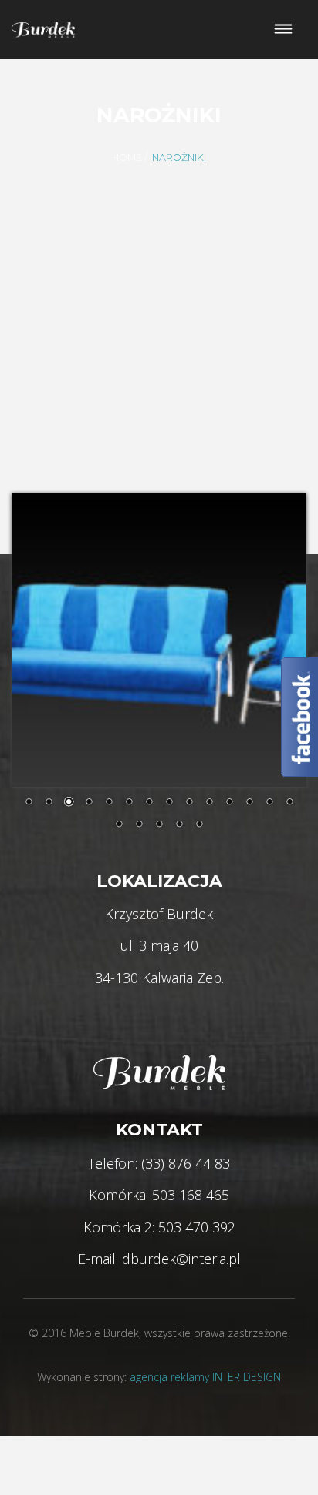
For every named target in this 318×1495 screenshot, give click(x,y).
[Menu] (283, 29)
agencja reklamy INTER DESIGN (205, 1377)
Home (127, 157)
